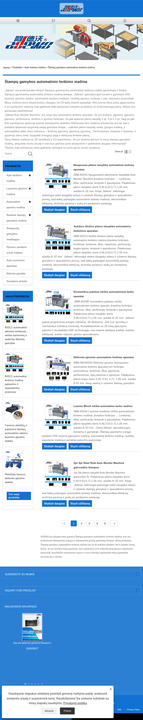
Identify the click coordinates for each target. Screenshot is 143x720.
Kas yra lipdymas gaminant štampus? (32, 643)
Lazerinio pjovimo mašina (17, 191)
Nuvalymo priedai (17, 281)
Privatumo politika (75, 703)
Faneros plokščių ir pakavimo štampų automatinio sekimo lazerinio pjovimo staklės (16, 433)
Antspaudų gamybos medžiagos (13, 234)
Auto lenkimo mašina (35, 67)
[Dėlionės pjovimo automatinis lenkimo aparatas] (58, 368)
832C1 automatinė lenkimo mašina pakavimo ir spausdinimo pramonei (16, 384)
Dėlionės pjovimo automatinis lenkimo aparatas (104, 357)
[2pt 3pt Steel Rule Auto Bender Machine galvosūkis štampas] (58, 474)
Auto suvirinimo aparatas (16, 263)
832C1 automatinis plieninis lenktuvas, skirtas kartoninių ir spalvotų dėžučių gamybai (16, 335)
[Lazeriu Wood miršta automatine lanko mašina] (58, 417)
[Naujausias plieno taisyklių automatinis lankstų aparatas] (58, 176)
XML (119, 709)
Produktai (17, 67)
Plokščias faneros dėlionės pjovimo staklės (15, 478)
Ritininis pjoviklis (16, 273)
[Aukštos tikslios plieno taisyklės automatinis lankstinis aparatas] (58, 237)
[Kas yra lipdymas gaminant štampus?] (32, 627)
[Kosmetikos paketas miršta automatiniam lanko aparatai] (58, 303)
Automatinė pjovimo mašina (16, 204)
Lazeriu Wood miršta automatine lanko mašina (103, 406)
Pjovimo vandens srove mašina (17, 250)
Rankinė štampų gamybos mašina (17, 217)
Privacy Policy (133, 709)
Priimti (67, 710)
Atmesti (49, 710)
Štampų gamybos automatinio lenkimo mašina (71, 67)
